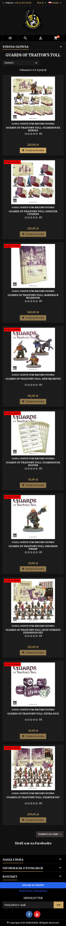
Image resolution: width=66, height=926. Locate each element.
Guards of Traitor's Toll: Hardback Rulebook (33, 296)
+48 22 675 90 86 (22, 3)
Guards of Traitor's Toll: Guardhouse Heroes (33, 129)
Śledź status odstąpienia (33, 890)
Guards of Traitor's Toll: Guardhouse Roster (33, 464)
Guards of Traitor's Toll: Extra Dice (33, 713)
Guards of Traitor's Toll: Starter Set (33, 797)
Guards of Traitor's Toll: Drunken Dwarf (33, 547)
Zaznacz (21, 63)
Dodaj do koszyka (33, 150)
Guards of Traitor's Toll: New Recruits (33, 378)
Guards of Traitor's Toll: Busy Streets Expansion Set (33, 631)
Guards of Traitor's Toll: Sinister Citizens (33, 213)
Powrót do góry (50, 834)
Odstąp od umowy (33, 885)
